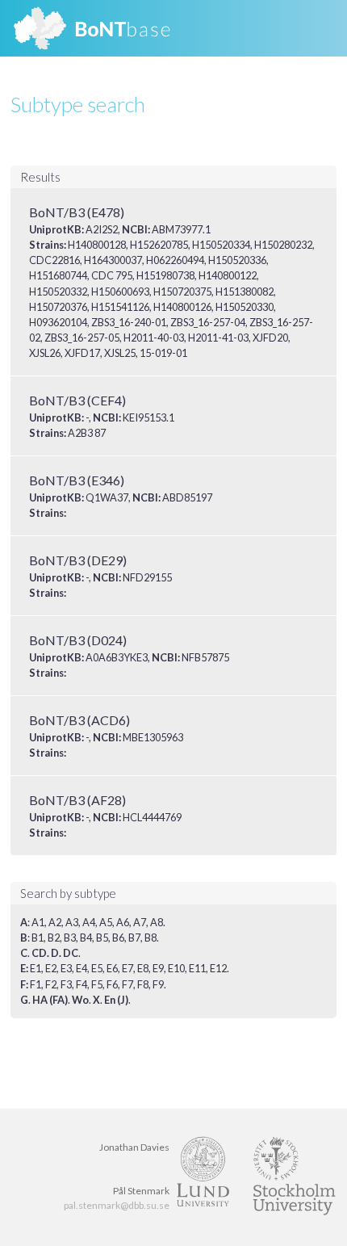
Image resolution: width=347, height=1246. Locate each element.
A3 (71, 922)
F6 (112, 984)
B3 (70, 937)
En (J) (116, 999)
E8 (142, 968)
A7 (139, 922)
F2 (50, 984)
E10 (176, 968)
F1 (35, 984)
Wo (80, 999)
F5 (96, 984)
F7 (127, 984)
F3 (66, 984)
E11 (197, 968)
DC (70, 952)
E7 (127, 968)
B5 (102, 937)
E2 (50, 968)
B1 (37, 937)
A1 (37, 922)
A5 (105, 922)
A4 (88, 922)
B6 (118, 937)
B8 (150, 937)
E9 (158, 968)
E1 (35, 968)
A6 (122, 922)
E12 (218, 968)
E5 (96, 968)
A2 (54, 922)
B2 (54, 937)
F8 (142, 984)
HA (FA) (50, 999)
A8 (156, 922)
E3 (66, 968)
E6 (112, 968)
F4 (81, 984)
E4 (81, 968)
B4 (86, 937)
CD (39, 952)
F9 (158, 984)
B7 (134, 937)
